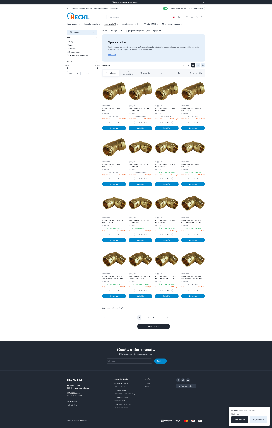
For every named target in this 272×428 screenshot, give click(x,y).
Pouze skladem (74, 52)
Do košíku (114, 128)
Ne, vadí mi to (258, 420)
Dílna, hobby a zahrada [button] (171, 24)
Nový (71, 42)
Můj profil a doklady (121, 383)
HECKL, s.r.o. (75, 379)
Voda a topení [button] (72, 24)
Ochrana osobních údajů (122, 404)
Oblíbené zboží (119, 387)
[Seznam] (198, 65)
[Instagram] (183, 380)
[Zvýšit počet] (118, 122)
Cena (69, 61)
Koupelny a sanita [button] (91, 24)
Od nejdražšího (145, 73)
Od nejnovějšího (196, 73)
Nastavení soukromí (121, 408)
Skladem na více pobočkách (79, 55)
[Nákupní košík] (202, 16)
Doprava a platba (120, 390)
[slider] (67, 68)
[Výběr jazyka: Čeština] (174, 16)
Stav (69, 38)
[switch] (165, 8)
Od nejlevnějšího (128, 73)
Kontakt (147, 387)
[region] (82, 49)
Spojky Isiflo (106, 106)
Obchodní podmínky (121, 397)
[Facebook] (178, 380)
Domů (106, 31)
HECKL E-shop (72, 405)
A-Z (162, 73)
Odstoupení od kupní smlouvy (124, 394)
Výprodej (72, 48)
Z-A (179, 73)
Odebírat (160, 361)
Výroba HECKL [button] (150, 24)
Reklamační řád (119, 401)
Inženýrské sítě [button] (110, 24)
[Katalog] (193, 65)
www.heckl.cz (72, 401)
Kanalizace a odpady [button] (130, 24)
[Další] (202, 317)
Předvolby (235, 414)
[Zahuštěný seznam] (203, 65)
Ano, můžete (240, 420)
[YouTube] (188, 380)
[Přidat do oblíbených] (122, 83)
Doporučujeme (111, 73)
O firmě (147, 383)
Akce (71, 45)
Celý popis (112, 54)
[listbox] (186, 65)
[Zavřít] (203, 2)
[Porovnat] (122, 88)
